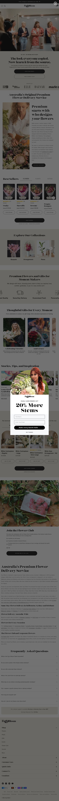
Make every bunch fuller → (29, 428)
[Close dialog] (55, 3)
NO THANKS (29, 432)
